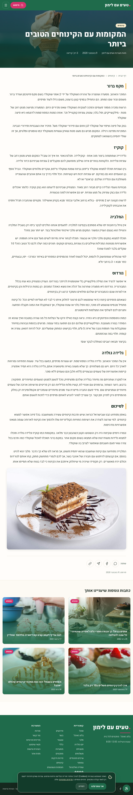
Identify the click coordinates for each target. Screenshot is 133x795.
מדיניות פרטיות (33, 740)
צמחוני (80, 762)
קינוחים (121, 25)
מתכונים (59, 753)
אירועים (59, 731)
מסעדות (59, 749)
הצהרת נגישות (33, 749)
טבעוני (60, 740)
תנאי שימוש (34, 744)
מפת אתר (35, 753)
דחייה (82, 786)
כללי (61, 744)
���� (79, 772)
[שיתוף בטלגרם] (98, 563)
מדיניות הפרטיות (66, 779)
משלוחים (79, 753)
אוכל (81, 731)
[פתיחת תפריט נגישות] (126, 788)
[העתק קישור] (90, 563)
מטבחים (80, 749)
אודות (37, 731)
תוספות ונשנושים (55, 767)
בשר (61, 735)
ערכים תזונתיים (77, 758)
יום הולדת (79, 744)
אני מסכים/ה (97, 786)
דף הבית (122, 76)
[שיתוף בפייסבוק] (106, 563)
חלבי (81, 740)
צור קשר (36, 735)
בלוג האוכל (79, 735)
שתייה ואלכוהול (76, 767)
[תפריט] (6, 5)
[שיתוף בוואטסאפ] (115, 563)
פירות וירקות (57, 758)
